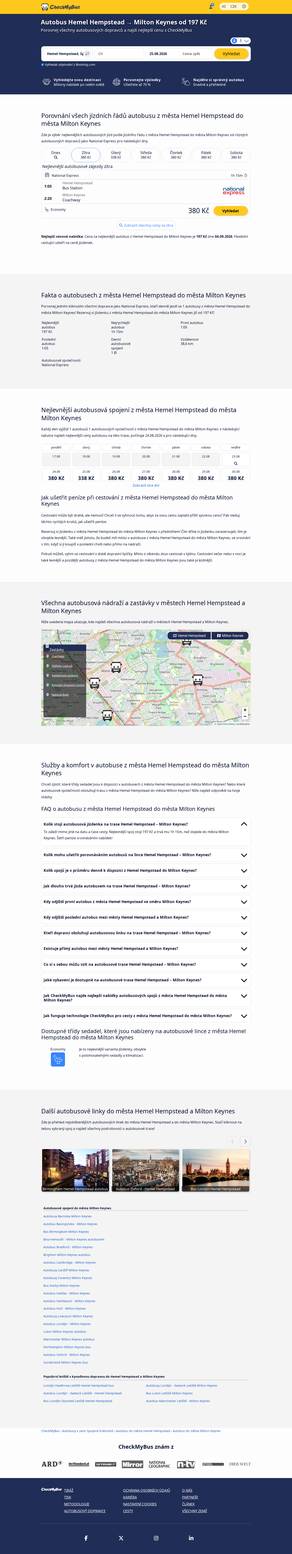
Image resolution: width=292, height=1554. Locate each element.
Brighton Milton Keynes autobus (66, 1255)
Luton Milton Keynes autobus (64, 1332)
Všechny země (194, 1511)
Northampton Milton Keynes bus (67, 1347)
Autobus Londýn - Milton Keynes (67, 1324)
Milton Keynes (232, 636)
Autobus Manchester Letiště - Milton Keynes (178, 1401)
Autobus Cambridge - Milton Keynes (69, 1262)
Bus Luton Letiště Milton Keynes (169, 1393)
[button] (186, 640)
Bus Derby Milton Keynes (61, 1286)
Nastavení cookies (140, 1504)
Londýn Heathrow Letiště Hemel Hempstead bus (78, 1385)
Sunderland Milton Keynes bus (65, 1362)
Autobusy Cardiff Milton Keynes (66, 1270)
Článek (188, 1504)
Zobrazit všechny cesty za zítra (148, 225)
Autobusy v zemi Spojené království (87, 1431)
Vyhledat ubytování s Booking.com (70, 64)
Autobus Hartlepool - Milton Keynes (69, 1301)
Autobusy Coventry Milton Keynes (67, 1278)
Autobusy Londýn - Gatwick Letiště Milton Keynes (181, 1385)
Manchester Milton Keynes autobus (69, 1339)
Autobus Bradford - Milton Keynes (68, 1247)
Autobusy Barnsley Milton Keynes (67, 1216)
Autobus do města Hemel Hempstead (143, 1431)
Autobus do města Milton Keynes (197, 1431)
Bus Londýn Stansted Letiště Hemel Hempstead (77, 1401)
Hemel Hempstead (191, 636)
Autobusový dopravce (85, 1511)
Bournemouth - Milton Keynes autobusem (73, 1239)
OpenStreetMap (226, 724)
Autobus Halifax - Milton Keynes (66, 1293)
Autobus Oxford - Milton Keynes (66, 1355)
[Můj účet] (210, 6)
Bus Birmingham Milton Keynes (66, 1232)
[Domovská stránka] (60, 7)
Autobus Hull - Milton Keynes (64, 1308)
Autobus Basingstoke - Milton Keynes (70, 1224)
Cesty (128, 1511)
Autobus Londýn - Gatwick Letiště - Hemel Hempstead (82, 1393)
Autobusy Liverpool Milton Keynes (68, 1316)
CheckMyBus (50, 1431)
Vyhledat (230, 210)
